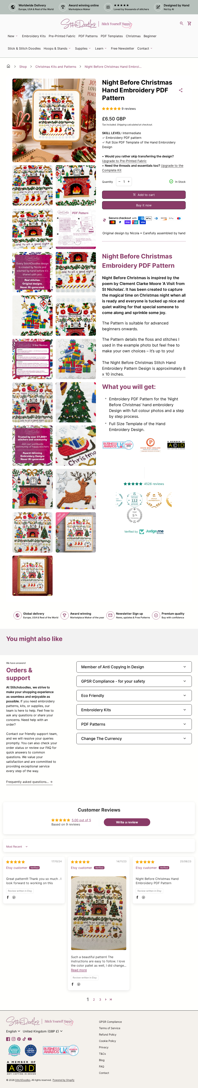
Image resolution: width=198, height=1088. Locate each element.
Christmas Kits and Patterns (55, 67)
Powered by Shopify (63, 1080)
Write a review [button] (127, 822)
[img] (15, 862)
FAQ (101, 1066)
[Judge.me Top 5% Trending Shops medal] (116, 515)
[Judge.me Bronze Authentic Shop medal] (135, 500)
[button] (112, 109)
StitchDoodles (22, 1080)
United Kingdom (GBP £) (43, 1031)
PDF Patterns (88, 36)
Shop (23, 67)
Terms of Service (109, 1028)
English (13, 1031)
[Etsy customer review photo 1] (98, 913)
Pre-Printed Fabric (62, 36)
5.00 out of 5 (81, 820)
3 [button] (100, 999)
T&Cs (102, 1053)
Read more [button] (79, 970)
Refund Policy (107, 1034)
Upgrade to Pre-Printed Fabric (124, 161)
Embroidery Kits (34, 37)
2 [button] (94, 999)
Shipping (121, 124)
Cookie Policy (107, 1041)
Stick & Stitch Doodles (24, 48)
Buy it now (144, 205)
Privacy (103, 1047)
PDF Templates (112, 36)
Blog (102, 1060)
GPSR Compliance (110, 1021)
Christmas (133, 36)
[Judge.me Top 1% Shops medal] (155, 500)
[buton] (13, 1031)
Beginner (150, 36)
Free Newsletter (123, 49)
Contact (104, 1072)
